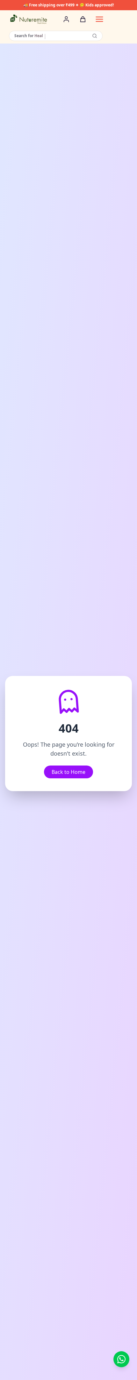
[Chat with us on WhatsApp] (121, 1359)
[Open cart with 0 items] (83, 19)
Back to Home (68, 771)
